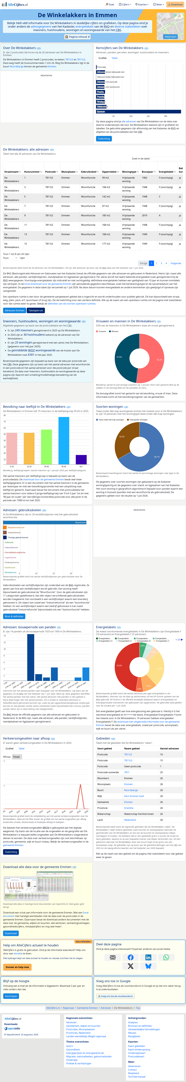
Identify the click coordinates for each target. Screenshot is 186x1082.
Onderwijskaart (136, 1053)
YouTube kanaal (136, 1076)
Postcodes (72, 1029)
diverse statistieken (128, 26)
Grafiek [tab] (103, 58)
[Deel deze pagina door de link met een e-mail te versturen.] (112, 957)
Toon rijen (14, 258)
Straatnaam (11, 171)
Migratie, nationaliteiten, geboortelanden (89, 1056)
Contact (132, 1069)
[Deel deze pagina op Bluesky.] (148, 966)
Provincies (72, 1032)
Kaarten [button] (142, 4)
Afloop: (7, 756)
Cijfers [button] (125, 4)
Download (177, 4)
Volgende (176, 263)
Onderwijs (72, 1060)
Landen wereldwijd (76, 1036)
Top (138, 1007)
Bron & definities (14, 616)
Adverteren (134, 1066)
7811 (126, 772)
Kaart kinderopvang (139, 1049)
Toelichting (104, 138)
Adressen (71, 1022)
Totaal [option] (16, 756)
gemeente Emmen (13, 845)
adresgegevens (41, 26)
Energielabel (166, 171)
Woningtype (129, 171)
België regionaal (97, 1036)
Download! (11, 933)
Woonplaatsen (87, 1029)
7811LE (69, 59)
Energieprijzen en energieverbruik (85, 1053)
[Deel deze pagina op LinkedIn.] (148, 957)
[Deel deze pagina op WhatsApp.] (166, 957)
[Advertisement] (46, 99)
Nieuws (132, 1032)
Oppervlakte (109, 171)
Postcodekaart (136, 1056)
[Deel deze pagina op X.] (130, 966)
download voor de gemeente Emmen (43, 479)
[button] (39, 48)
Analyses (133, 1022)
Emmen (52, 66)
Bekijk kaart (170, 36)
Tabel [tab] (114, 58)
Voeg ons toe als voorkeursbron (117, 996)
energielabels (85, 26)
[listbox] (17, 756)
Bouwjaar (147, 171)
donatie (18, 953)
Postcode (50, 171)
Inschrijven (11, 996)
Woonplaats (68, 171)
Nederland (130, 819)
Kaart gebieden (136, 1046)
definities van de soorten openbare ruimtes (72, 303)
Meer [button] (159, 4)
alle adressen (129, 121)
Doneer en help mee (17, 967)
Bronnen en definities (140, 1025)
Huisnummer (32, 171)
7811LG (81, 59)
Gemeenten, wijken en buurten (83, 1025)
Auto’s (69, 1046)
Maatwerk (133, 1073)
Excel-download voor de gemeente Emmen (47, 283)
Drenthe (128, 808)
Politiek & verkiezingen (78, 1063)
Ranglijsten (134, 1036)
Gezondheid (73, 1049)
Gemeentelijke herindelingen (144, 1029)
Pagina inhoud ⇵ (79, 36)
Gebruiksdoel (88, 171)
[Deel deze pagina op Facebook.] (130, 957)
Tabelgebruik (36, 310)
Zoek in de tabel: (141, 158)
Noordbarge (17, 66)
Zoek (111, 4)
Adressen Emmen (14, 310)
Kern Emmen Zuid (134, 796)
